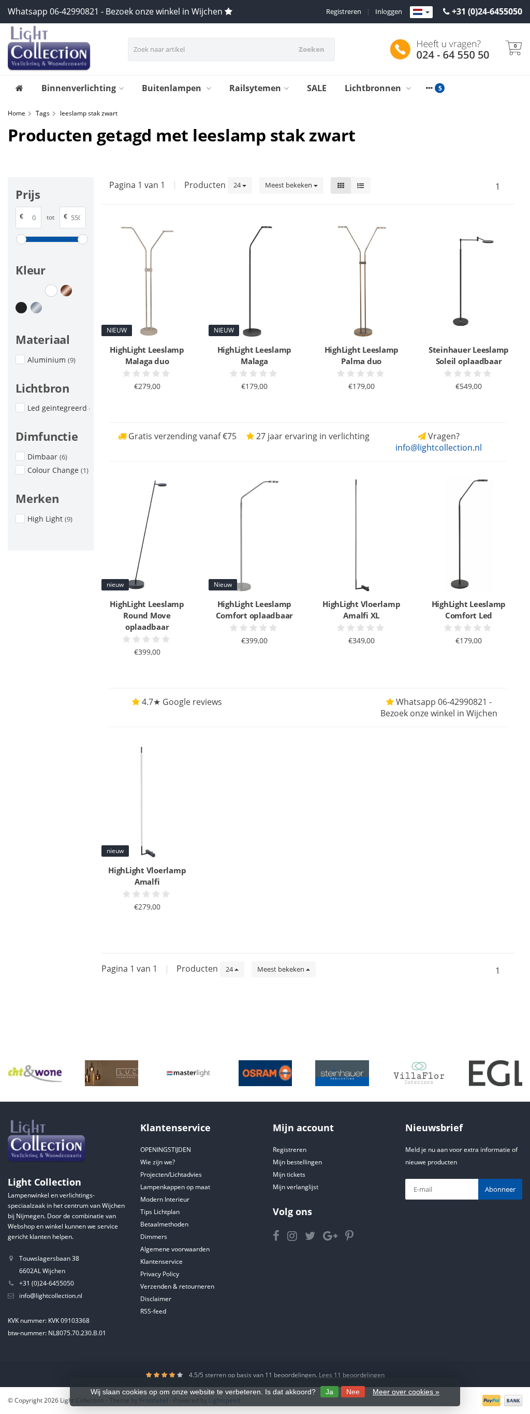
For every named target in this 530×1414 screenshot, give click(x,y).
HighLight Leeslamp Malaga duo (147, 355)
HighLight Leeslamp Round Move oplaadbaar (147, 615)
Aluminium (51, 360)
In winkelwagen (142, 405)
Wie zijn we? (157, 1162)
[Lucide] (111, 1073)
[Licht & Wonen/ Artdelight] (35, 1073)
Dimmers (153, 1236)
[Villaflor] (419, 1073)
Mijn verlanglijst (295, 1186)
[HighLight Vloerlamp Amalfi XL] (361, 535)
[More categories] (429, 88)
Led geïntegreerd (58, 408)
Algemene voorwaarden (175, 1249)
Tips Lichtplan (160, 1211)
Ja (329, 1392)
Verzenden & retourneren (177, 1286)
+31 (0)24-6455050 (487, 11)
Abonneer (500, 1189)
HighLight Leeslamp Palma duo (362, 355)
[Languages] (421, 12)
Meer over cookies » (406, 1392)
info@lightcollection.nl (438, 447)
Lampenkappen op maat (175, 1186)
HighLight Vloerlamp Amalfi (147, 876)
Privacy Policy (159, 1273)
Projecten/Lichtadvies (171, 1174)
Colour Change (58, 470)
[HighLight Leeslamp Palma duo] (361, 281)
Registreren (343, 11)
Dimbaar (47, 456)
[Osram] (265, 1073)
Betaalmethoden (164, 1224)
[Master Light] (188, 1073)
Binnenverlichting (78, 88)
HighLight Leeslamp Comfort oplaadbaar (254, 610)
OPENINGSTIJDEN (165, 1149)
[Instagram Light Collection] (296, 1237)
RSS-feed (153, 1311)
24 (237, 185)
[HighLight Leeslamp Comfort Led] (468, 535)
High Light (49, 519)
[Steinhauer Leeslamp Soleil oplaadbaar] (468, 281)
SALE (317, 88)
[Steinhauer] (342, 1073)
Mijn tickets (289, 1174)
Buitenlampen (172, 88)
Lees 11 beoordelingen (352, 1374)
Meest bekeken (289, 185)
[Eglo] (495, 1073)
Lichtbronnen (374, 88)
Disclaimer (155, 1298)
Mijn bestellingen (297, 1162)
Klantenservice (161, 1261)
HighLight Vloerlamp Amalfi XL (361, 610)
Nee (353, 1392)
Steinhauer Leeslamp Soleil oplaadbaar (469, 355)
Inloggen (388, 11)
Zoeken (312, 49)
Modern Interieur (164, 1199)
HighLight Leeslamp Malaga (254, 355)
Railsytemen (255, 88)
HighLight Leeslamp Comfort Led (469, 610)
